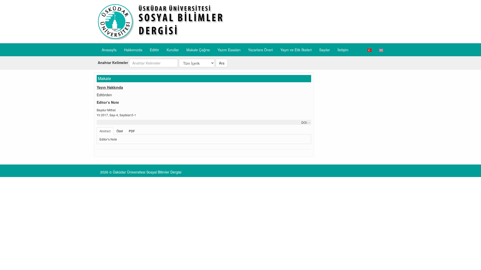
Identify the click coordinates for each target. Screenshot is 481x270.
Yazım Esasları (229, 49)
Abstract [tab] (104, 131)
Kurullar (173, 49)
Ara (221, 63)
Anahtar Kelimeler (113, 62)
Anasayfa (109, 49)
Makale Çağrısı (198, 49)
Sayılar (324, 49)
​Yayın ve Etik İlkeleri (296, 49)
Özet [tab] (119, 131)
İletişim (342, 49)
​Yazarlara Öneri (260, 49)
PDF (132, 131)
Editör (154, 49)
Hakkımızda (133, 49)
